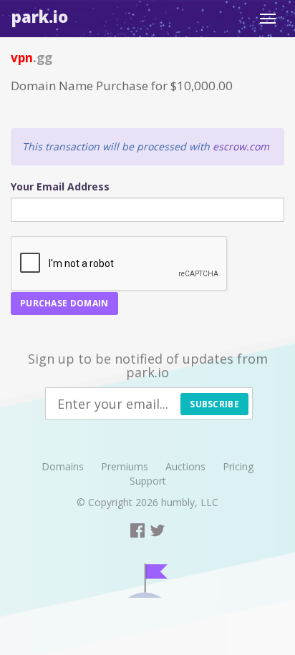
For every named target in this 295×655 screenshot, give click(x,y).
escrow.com (241, 146)
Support (148, 480)
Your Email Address (60, 186)
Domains (63, 466)
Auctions (185, 466)
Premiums (124, 466)
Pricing (238, 466)
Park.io (39, 16)
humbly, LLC (189, 502)
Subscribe (214, 404)
